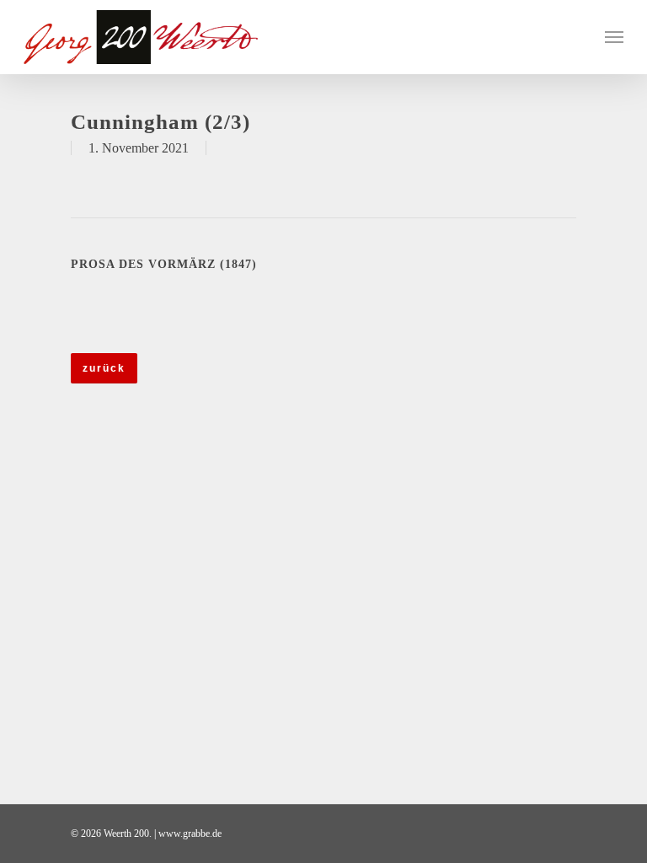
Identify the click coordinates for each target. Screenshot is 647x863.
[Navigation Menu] (614, 37)
